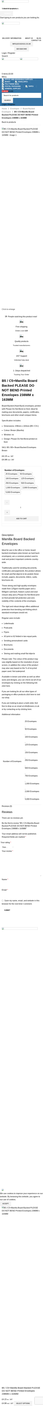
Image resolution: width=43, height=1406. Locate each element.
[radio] (11, 474)
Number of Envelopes (14, 470)
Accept (5, 1204)
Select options (23, 1403)
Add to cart (21, 519)
